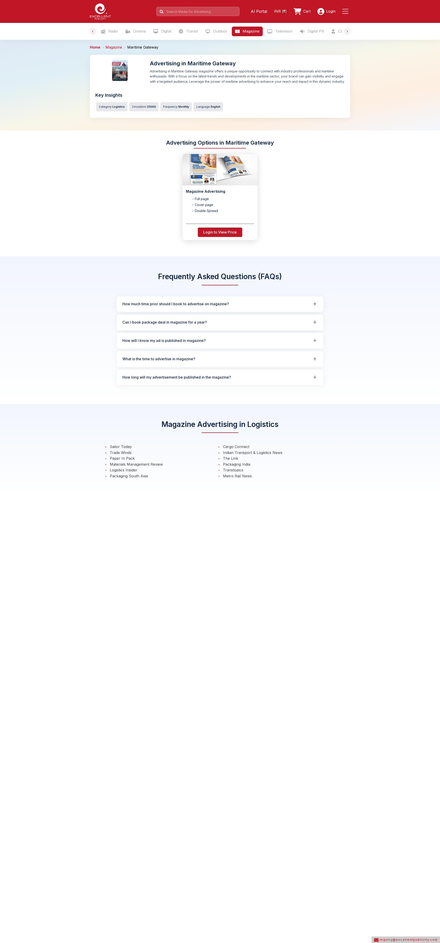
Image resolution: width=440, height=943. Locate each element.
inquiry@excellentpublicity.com (408, 939)
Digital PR (315, 31)
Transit (191, 31)
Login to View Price (220, 232)
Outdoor (220, 31)
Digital (165, 31)
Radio (112, 31)
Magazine (250, 31)
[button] (346, 11)
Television (283, 31)
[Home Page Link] (100, 11)
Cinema (139, 31)
